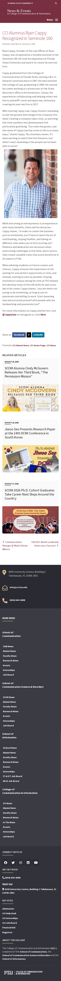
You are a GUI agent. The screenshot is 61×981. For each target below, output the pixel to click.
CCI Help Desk (9, 913)
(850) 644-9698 (17, 600)
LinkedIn (38, 334)
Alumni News (9, 651)
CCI (52, 948)
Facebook (19, 334)
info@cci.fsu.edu (18, 587)
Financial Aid (8, 927)
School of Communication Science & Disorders (26, 955)
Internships (9, 670)
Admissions (8, 908)
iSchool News (10, 747)
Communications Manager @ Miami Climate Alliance (15, 546)
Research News (10, 660)
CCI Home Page (38, 345)
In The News (9, 822)
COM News (8, 646)
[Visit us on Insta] (20, 863)
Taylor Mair (14, 44)
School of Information (13, 958)
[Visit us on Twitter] (13, 863)
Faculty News (10, 655)
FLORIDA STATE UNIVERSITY (20, 3)
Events (6, 665)
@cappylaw (9, 314)
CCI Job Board (9, 922)
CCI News (51, 345)
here (43, 314)
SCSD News (9, 697)
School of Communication (33, 951)
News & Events (19, 11)
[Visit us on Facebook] (5, 863)
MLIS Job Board (11, 781)
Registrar (7, 932)
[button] (56, 3)
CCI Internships (10, 918)
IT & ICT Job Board (12, 776)
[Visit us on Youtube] (35, 863)
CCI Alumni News (20, 345)
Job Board (8, 674)
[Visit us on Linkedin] (28, 863)
